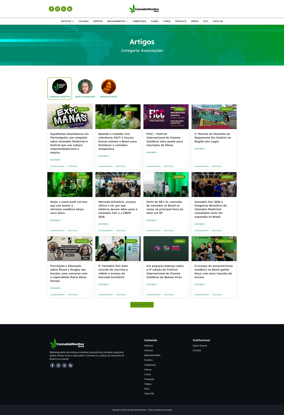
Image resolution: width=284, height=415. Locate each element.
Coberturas (150, 364)
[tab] (59, 88)
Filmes (147, 369)
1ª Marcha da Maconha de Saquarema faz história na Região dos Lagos (213, 137)
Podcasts (149, 379)
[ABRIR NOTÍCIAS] (73, 21)
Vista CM (149, 393)
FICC (146, 388)
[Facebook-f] (51, 9)
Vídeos (147, 384)
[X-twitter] (63, 9)
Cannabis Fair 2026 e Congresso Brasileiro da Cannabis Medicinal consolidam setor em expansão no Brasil (211, 209)
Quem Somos (200, 345)
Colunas (148, 350)
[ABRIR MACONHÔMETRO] (127, 21)
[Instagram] (57, 9)
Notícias (148, 345)
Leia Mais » (56, 160)
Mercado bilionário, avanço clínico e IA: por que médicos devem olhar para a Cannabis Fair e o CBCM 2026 (118, 209)
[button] (142, 305)
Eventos (148, 360)
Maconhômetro (152, 355)
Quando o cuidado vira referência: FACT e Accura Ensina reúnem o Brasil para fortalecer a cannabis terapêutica (117, 141)
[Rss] (69, 9)
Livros (147, 374)
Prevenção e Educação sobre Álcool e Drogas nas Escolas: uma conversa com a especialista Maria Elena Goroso (68, 273)
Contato (197, 350)
